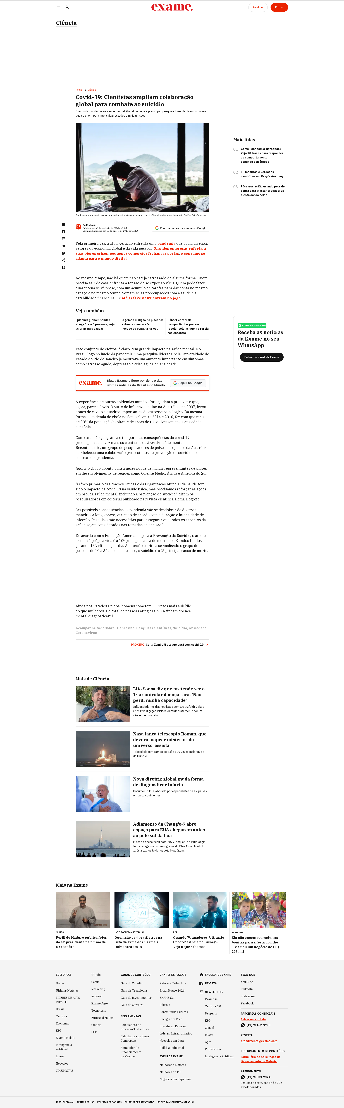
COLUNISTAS (64, 1070)
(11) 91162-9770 (258, 1025)
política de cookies (109, 1102)
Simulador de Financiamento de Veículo (131, 1052)
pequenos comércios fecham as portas (144, 253)
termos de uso (85, 1102)
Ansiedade (198, 628)
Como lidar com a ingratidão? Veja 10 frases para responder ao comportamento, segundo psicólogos (262, 155)
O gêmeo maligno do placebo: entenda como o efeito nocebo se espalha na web (142, 324)
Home (79, 89)
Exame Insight (65, 1037)
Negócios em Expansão (175, 1079)
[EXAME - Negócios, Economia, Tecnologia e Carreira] (172, 7)
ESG (58, 1030)
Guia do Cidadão (132, 983)
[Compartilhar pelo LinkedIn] (63, 239)
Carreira (61, 1016)
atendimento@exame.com (259, 1041)
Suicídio (180, 628)
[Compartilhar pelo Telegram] (63, 246)
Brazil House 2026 (172, 990)
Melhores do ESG (171, 1072)
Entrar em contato (253, 1019)
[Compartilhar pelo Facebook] (63, 231)
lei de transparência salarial (175, 1102)
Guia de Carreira (132, 1005)
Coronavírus (86, 633)
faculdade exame (218, 975)
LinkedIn (247, 989)
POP (94, 1032)
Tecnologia (98, 1010)
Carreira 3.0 (213, 1006)
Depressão (126, 628)
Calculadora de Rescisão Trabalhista (135, 1027)
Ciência (66, 22)
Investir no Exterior (173, 1026)
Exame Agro (99, 1003)
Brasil (60, 1009)
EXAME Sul (167, 997)
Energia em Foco (171, 1019)
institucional (65, 1102)
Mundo (96, 975)
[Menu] (59, 7)
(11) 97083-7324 (258, 1077)
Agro (208, 1042)
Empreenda (213, 1049)
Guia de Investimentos (136, 997)
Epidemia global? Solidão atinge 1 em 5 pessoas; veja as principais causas (95, 324)
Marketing (98, 989)
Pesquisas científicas (153, 628)
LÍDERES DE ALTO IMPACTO (68, 1000)
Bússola (165, 1005)
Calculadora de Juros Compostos (135, 1038)
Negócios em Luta (172, 1040)
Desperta (211, 1013)
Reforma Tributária (173, 983)
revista (211, 983)
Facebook (247, 1003)
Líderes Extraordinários (176, 1033)
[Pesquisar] (67, 7)
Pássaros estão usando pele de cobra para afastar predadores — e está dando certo (264, 191)
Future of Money (102, 1017)
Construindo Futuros (174, 1012)
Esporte (96, 996)
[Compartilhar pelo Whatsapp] (63, 224)
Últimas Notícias (67, 990)
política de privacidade (139, 1102)
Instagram (248, 996)
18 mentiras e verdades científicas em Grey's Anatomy (262, 174)
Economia (62, 1023)
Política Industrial (172, 1048)
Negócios (62, 1063)
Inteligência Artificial (64, 1047)
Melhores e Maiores (173, 1065)
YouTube (247, 982)
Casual (96, 982)
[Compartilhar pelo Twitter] (63, 253)
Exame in (211, 999)
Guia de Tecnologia (134, 990)
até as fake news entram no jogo (151, 298)
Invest (60, 1056)
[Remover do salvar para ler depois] (63, 267)
